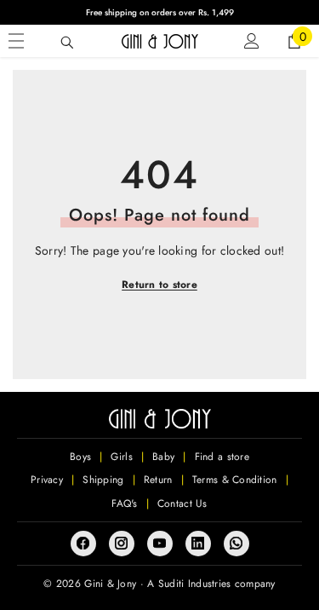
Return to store (159, 284)
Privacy (47, 479)
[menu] (16, 41)
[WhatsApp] (236, 543)
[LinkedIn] (198, 543)
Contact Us (182, 503)
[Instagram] (121, 543)
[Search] (67, 42)
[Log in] (251, 41)
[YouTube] (160, 543)
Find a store (222, 456)
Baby (163, 456)
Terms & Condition (234, 479)
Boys (80, 456)
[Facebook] (83, 543)
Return (158, 479)
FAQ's (124, 503)
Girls (121, 456)
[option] (159, 12)
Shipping (103, 479)
